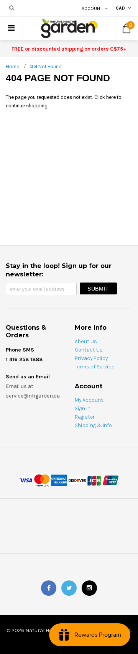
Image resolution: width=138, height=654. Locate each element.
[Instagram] (89, 588)
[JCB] (94, 480)
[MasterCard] (42, 480)
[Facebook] (48, 588)
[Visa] (26, 480)
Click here (105, 97)
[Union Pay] (110, 480)
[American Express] (59, 480)
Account (92, 8)
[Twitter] (69, 588)
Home (12, 66)
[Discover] (77, 480)
